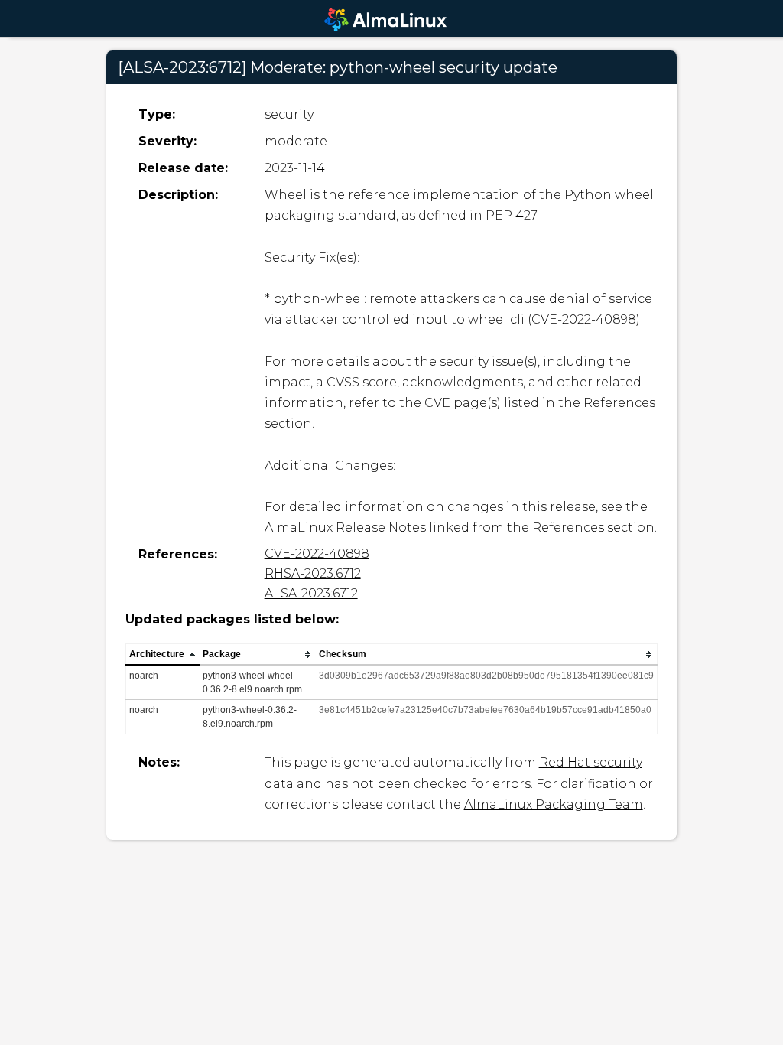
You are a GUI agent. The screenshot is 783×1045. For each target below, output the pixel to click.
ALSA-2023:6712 (311, 593)
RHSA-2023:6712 (313, 573)
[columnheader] (163, 655)
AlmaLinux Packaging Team (553, 804)
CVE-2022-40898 (317, 553)
